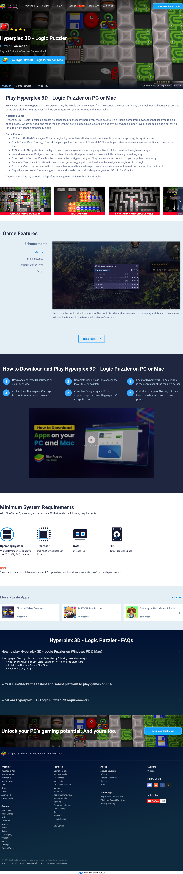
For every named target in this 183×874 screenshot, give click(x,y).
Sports (4, 841)
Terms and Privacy (8, 863)
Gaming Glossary (108, 803)
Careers (104, 781)
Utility (56, 822)
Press (103, 784)
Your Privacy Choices (94, 872)
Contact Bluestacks (109, 778)
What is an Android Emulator (113, 800)
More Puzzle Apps (14, 597)
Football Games (8, 848)
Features (29, 6)
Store (76, 6)
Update (150, 771)
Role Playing (6, 834)
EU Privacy (41, 863)
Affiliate (94, 6)
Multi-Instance (60, 781)
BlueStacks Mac (8, 774)
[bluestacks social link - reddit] (156, 785)
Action (4, 817)
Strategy (5, 845)
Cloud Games (7, 814)
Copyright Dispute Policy (26, 863)
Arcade (4, 824)
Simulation (6, 838)
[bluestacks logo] (9, 6)
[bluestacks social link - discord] (149, 785)
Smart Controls (60, 798)
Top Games (6, 810)
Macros (57, 788)
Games (45, 6)
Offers (4, 788)
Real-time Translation (63, 795)
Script (56, 812)
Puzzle (5, 46)
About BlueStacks (108, 771)
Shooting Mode (60, 774)
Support (108, 6)
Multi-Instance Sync (62, 784)
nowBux (5, 791)
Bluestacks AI (7, 781)
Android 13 (6, 795)
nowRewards (7, 798)
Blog (59, 6)
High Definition (60, 819)
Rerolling (57, 802)
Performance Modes (62, 805)
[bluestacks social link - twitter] (168, 785)
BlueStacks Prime (8, 771)
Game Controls (60, 771)
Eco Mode (58, 791)
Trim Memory (59, 808)
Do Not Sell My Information (56, 863)
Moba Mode (59, 778)
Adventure (5, 820)
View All (177, 597)
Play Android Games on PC (112, 796)
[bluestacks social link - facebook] (162, 785)
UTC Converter (60, 826)
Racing (4, 831)
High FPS (57, 815)
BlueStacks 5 (7, 778)
